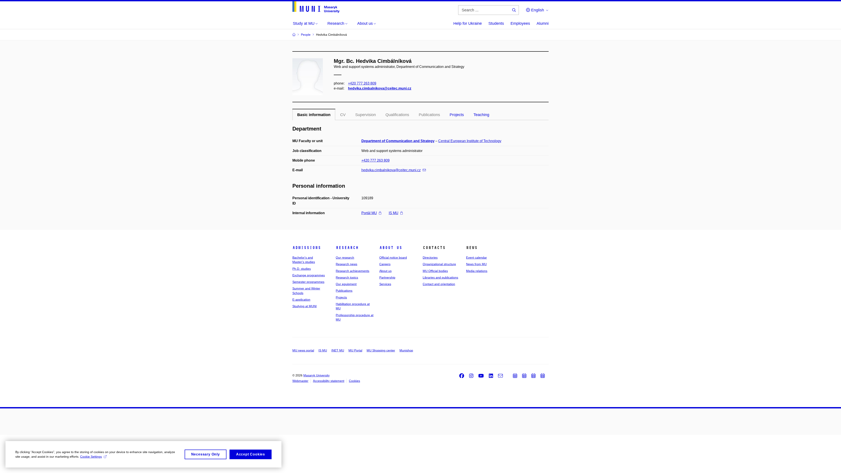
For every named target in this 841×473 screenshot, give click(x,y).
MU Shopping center (381, 350)
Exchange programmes (308, 275)
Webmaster (300, 381)
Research (347, 247)
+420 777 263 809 (362, 83)
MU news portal (303, 350)
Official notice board (393, 257)
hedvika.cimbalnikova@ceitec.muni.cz (379, 88)
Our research (345, 257)
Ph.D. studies (301, 268)
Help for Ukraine (467, 23)
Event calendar (476, 257)
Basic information (313, 115)
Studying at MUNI (304, 306)
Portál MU (369, 213)
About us (390, 247)
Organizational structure (439, 264)
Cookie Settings (91, 456)
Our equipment (346, 284)
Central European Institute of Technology (469, 141)
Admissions (306, 247)
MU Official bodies (435, 271)
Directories (430, 257)
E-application (301, 299)
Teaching (481, 115)
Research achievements (352, 271)
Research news (346, 264)
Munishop (406, 350)
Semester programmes (308, 282)
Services (385, 284)
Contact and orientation (439, 284)
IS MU (393, 213)
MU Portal (355, 350)
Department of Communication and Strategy (398, 141)
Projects (457, 115)
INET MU (337, 350)
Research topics (347, 277)
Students (496, 23)
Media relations (476, 271)
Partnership (387, 277)
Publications (344, 290)
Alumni (543, 23)
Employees (520, 23)
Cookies (354, 381)
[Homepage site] (315, 7)
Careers (384, 264)
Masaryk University (316, 375)
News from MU (476, 264)
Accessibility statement (328, 381)
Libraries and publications (440, 277)
